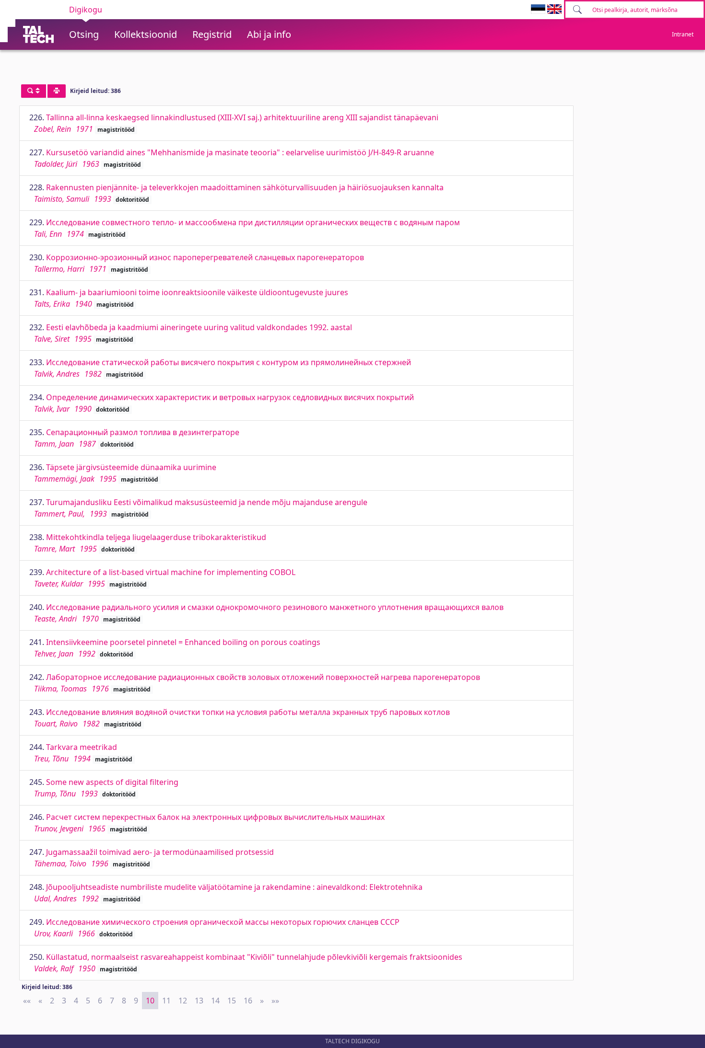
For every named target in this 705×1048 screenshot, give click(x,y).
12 (182, 1000)
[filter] (33, 91)
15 (231, 1000)
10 (150, 1000)
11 (166, 1000)
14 (215, 1000)
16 (248, 1000)
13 (199, 1000)
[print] (56, 91)
